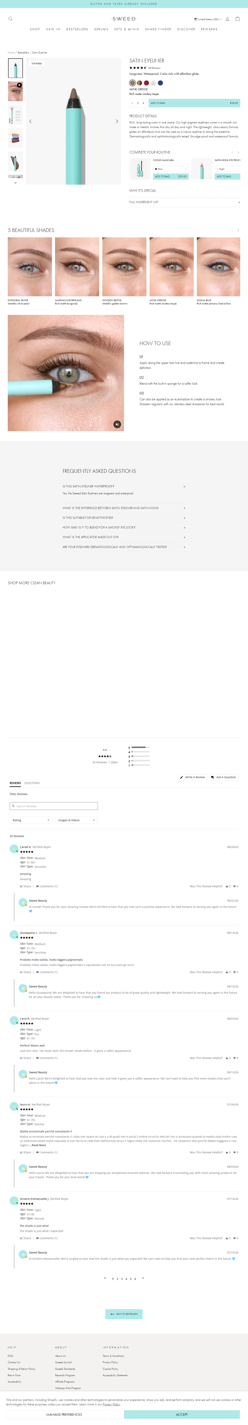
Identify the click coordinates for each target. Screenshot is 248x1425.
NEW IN (53, 29)
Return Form (14, 1375)
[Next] (238, 152)
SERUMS (101, 29)
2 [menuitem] (117, 1279)
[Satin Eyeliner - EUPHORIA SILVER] (26, 687)
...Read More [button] (37, 1145)
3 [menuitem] (122, 1279)
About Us (60, 1356)
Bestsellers (23, 52)
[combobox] (31, 820)
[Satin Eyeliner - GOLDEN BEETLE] (15, 687)
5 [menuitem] (131, 1279)
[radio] (140, 747)
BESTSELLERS (77, 29)
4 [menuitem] (126, 1279)
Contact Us (14, 1362)
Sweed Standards (65, 1369)
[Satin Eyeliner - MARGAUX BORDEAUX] (21, 687)
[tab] (192, 777)
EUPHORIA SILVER (153, 83)
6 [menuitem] (135, 1279)
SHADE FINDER (158, 29)
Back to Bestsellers (127, 1314)
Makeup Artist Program (68, 1388)
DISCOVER (186, 29)
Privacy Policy (111, 1404)
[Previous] (232, 152)
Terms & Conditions (113, 1356)
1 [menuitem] (113, 1279)
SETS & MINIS (126, 29)
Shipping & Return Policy (21, 1369)
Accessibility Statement (115, 1375)
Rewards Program (65, 1375)
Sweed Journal (63, 1362)
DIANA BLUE (160, 83)
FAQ (10, 1356)
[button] (27, 886)
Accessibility (14, 1382)
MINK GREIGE (132, 83)
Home (11, 52)
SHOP (35, 29)
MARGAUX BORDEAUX (146, 83)
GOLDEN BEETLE (139, 83)
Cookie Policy (110, 1369)
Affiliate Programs (65, 1382)
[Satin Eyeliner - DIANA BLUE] (31, 687)
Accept (182, 1414)
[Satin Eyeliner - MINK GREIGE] (10, 687)
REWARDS (209, 29)
